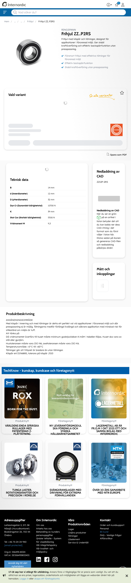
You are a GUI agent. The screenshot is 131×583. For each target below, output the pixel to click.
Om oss (40, 525)
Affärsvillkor (106, 538)
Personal (104, 528)
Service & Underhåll (78, 542)
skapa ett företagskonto (47, 578)
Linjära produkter (77, 532)
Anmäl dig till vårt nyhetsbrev (17, 565)
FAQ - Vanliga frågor (111, 535)
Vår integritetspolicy (46, 545)
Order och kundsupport (112, 525)
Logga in (24, 578)
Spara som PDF (118, 154)
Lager (71, 529)
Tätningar (73, 535)
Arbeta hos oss (44, 528)
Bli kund (104, 531)
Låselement (74, 539)
